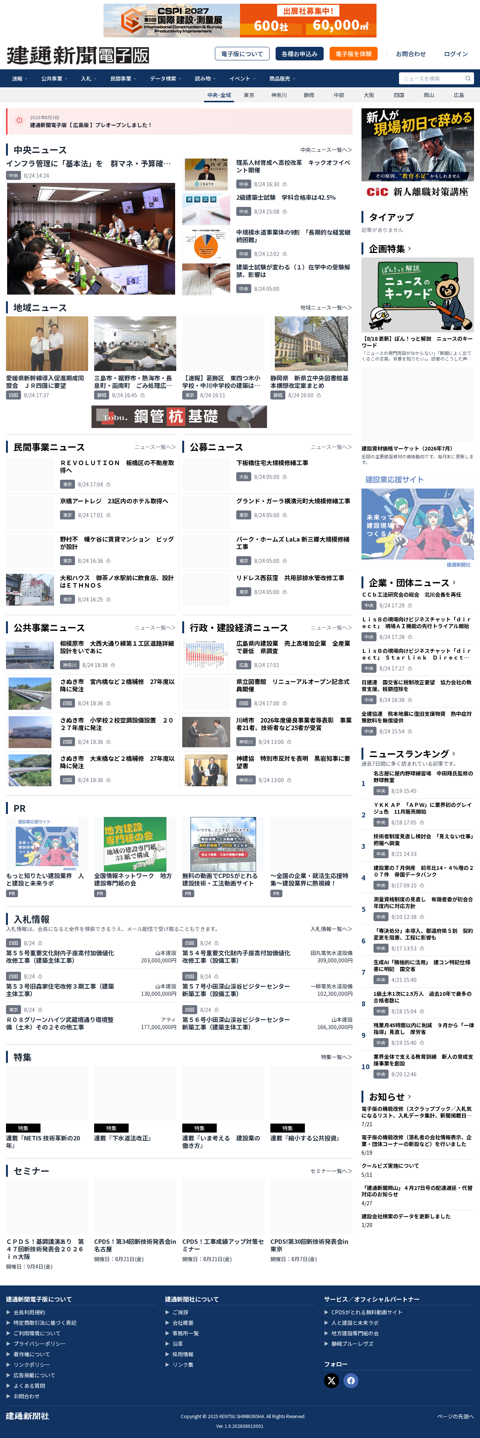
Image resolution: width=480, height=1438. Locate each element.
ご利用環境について (33, 1333)
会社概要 (179, 1322)
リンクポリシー (28, 1364)
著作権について (28, 1354)
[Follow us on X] (331, 1380)
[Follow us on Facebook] (351, 1380)
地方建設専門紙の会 (351, 1333)
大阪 (369, 95)
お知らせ (387, 1097)
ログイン (456, 53)
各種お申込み (300, 53)
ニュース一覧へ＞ (155, 446)
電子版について (242, 53)
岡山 (429, 95)
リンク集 (179, 1364)
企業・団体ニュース (409, 582)
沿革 (174, 1343)
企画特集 (387, 248)
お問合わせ (411, 53)
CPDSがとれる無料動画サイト (363, 1312)
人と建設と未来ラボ (351, 1322)
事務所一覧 (182, 1333)
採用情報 (179, 1354)
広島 (459, 95)
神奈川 (279, 95)
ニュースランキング (409, 754)
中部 (339, 95)
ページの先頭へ (455, 1416)
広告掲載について (31, 1375)
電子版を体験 (354, 53)
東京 (249, 95)
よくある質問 (25, 1385)
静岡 (309, 95)
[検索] (468, 78)
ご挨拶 (176, 1312)
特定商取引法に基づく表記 (41, 1322)
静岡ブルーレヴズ (349, 1343)
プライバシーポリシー (36, 1343)
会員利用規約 (25, 1312)
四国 (399, 95)
